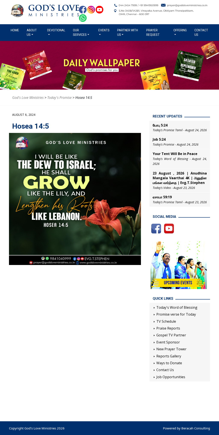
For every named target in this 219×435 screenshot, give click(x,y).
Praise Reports (168, 328)
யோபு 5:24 (160, 125)
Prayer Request (153, 32)
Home (16, 30)
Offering (180, 30)
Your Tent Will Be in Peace (175, 153)
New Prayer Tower (171, 349)
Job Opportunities (170, 377)
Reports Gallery (168, 356)
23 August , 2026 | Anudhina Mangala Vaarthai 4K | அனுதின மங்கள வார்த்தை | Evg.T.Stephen (180, 178)
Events (104, 30)
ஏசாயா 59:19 (162, 197)
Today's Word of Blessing (176, 307)
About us (32, 32)
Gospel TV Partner (171, 335)
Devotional (56, 30)
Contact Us (201, 32)
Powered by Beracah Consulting (186, 428)
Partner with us (127, 32)
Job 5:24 (159, 139)
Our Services (80, 32)
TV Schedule (166, 321)
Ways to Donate (169, 363)
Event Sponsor (168, 342)
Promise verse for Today (176, 314)
